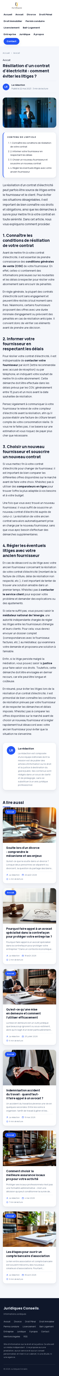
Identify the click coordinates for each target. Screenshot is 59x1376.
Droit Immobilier (13, 21)
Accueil (8, 14)
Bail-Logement (31, 27)
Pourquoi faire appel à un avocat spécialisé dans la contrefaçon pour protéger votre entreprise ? (29, 933)
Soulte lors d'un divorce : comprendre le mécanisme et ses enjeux (24, 852)
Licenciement (12, 27)
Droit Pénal (45, 14)
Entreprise (10, 34)
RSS (25, 1336)
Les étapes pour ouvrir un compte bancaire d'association (28, 1254)
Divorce (31, 14)
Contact (11, 41)
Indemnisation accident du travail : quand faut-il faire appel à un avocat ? (24, 1094)
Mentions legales (12, 1336)
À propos (39, 34)
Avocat (19, 14)
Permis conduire (35, 21)
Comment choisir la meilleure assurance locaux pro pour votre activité (25, 1175)
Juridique (24, 34)
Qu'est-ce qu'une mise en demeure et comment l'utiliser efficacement (23, 1013)
